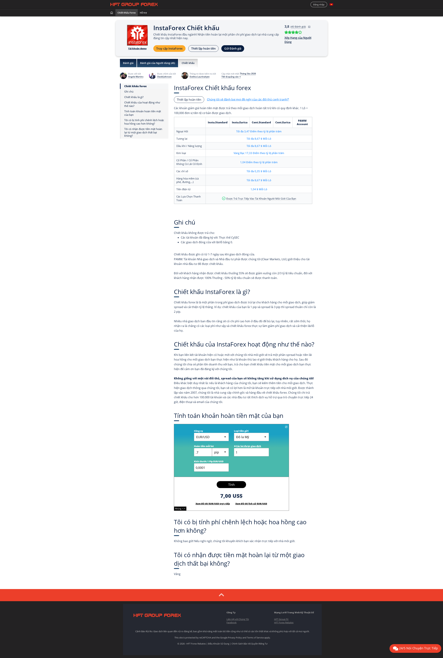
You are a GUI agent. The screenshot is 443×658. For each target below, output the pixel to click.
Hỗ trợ (143, 12)
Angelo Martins (135, 76)
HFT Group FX (281, 619)
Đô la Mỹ (242, 437)
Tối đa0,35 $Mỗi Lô (259, 171)
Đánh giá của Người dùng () (157, 63)
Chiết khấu (188, 63)
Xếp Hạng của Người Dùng (297, 40)
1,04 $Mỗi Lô (259, 189)
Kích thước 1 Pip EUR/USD (209, 461)
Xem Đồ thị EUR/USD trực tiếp (213, 503)
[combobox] (220, 452)
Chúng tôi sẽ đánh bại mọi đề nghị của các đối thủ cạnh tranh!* (248, 99)
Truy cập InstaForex (169, 48)
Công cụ (198, 430)
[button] (331, 4)
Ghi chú (128, 91)
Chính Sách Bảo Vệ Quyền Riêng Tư (250, 643)
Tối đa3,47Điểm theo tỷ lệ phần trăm (259, 131)
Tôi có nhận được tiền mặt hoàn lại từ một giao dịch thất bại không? (143, 132)
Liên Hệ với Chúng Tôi (238, 619)
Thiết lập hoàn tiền (203, 48)
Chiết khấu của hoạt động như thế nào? (142, 104)
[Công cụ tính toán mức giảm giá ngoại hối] (286, 427)
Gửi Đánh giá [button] (232, 48)
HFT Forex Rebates (283, 622)
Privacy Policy (235, 637)
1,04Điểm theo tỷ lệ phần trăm (259, 162)
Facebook (232, 622)
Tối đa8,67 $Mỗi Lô (259, 138)
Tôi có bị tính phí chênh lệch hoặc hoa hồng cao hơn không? (144, 122)
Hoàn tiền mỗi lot (204, 446)
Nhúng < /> (180, 508)
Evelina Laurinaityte (200, 76)
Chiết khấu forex (126, 12)
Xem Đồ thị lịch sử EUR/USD (251, 503)
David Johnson (164, 76)
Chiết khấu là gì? (133, 97)
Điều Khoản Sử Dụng (218, 643)
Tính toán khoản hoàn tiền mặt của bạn (142, 113)
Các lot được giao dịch (248, 446)
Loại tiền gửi (241, 430)
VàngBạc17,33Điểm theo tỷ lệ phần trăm (259, 153)
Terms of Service (255, 637)
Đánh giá (128, 63)
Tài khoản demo (137, 48)
